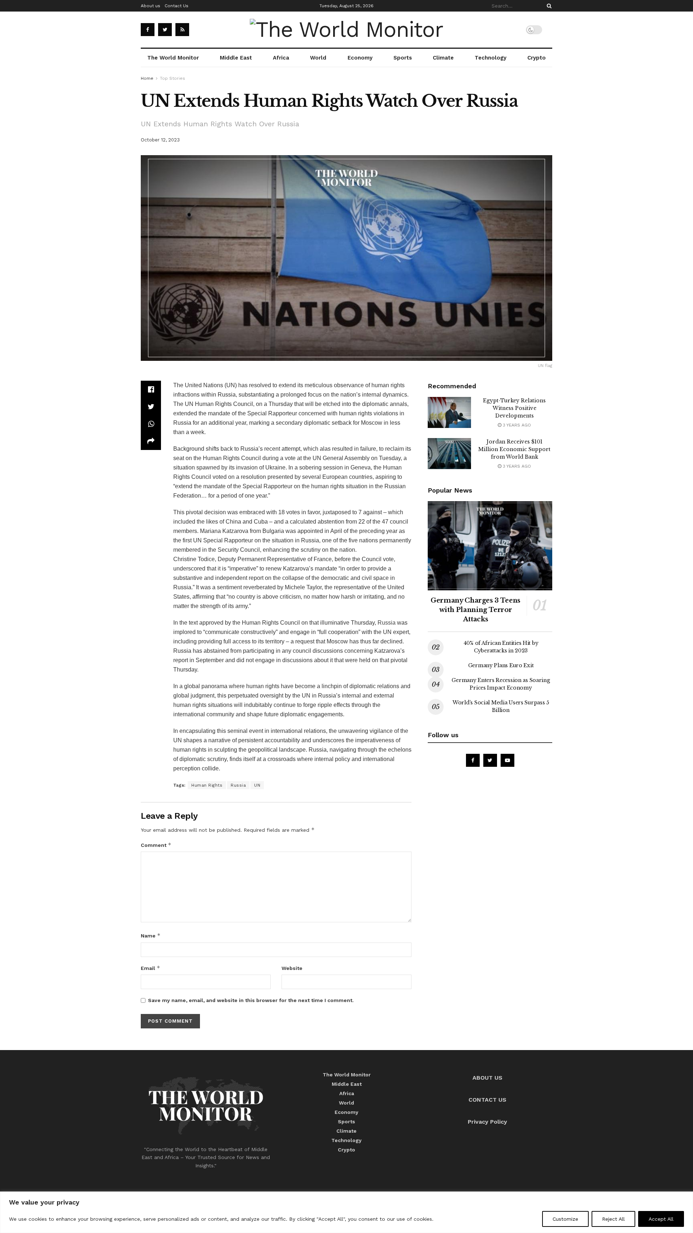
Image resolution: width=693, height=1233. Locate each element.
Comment (156, 844)
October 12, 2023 (160, 140)
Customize (565, 1219)
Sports (402, 57)
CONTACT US (487, 1099)
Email (150, 968)
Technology (490, 57)
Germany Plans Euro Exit (501, 665)
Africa (281, 57)
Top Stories (172, 78)
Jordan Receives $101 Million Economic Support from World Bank (514, 449)
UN (257, 785)
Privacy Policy (487, 1121)
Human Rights (206, 785)
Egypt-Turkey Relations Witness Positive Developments (514, 408)
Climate (443, 57)
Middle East (236, 57)
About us (150, 5)
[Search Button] (548, 6)
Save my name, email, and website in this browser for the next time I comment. (251, 1000)
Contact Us (176, 5)
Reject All (613, 1219)
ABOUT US (487, 1077)
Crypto (536, 57)
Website (292, 968)
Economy (360, 57)
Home (147, 78)
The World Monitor (173, 57)
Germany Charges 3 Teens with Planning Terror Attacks (475, 609)
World (318, 57)
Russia (387, 623)
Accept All (661, 1219)
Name (151, 935)
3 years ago (516, 425)
